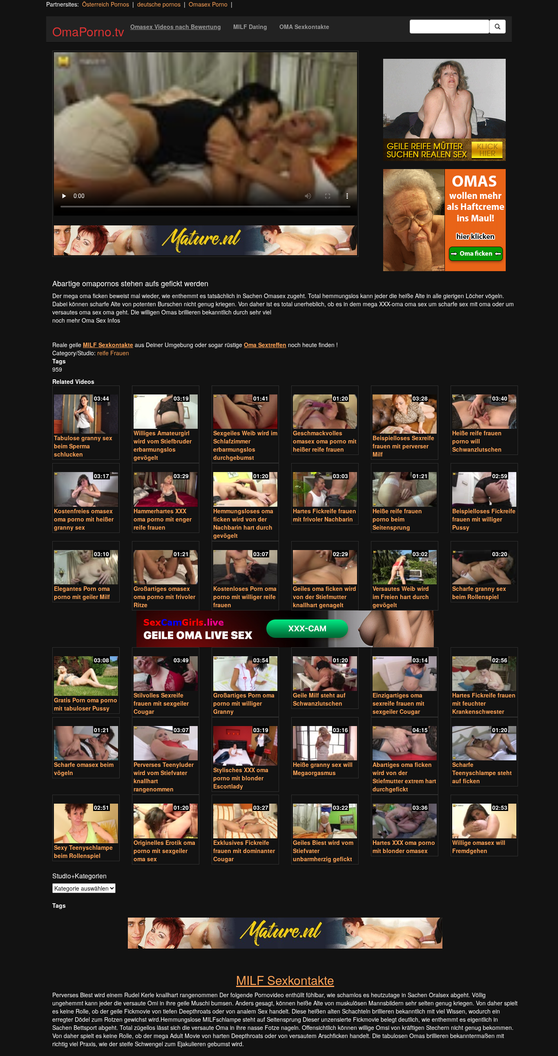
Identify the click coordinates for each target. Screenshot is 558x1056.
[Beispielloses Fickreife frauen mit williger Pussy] (484, 486)
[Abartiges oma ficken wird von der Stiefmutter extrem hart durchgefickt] (405, 740)
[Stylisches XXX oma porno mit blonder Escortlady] (245, 742)
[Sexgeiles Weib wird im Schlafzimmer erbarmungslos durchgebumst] (245, 408)
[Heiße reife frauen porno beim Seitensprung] (405, 486)
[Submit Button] (497, 26)
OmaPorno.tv (88, 31)
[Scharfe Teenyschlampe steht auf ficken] (484, 740)
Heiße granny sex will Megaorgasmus (323, 768)
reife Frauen (113, 353)
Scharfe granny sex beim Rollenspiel (479, 592)
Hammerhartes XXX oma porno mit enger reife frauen (163, 519)
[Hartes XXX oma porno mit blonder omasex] (405, 817)
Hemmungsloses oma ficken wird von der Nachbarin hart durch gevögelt (243, 523)
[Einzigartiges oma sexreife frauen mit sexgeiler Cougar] (405, 670)
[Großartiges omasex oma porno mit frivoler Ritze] (166, 564)
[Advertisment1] (444, 110)
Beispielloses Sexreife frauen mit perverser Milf (403, 446)
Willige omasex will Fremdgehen (478, 846)
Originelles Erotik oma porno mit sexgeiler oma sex (164, 850)
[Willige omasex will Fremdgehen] (484, 817)
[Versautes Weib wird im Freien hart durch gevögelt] (405, 564)
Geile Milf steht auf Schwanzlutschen (319, 699)
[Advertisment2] (444, 220)
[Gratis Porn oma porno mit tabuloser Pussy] (86, 672)
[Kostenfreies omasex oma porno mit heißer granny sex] (86, 486)
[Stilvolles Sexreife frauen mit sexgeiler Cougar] (166, 670)
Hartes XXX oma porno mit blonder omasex (404, 846)
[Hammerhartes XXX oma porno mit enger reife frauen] (166, 486)
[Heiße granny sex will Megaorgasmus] (325, 740)
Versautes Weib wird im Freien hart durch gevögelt (401, 596)
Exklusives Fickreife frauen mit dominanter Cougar (244, 850)
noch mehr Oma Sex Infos (86, 320)
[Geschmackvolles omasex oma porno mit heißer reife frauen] (325, 408)
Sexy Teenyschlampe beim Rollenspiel (83, 851)
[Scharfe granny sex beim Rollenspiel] (484, 564)
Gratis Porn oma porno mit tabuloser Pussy (85, 704)
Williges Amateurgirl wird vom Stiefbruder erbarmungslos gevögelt (163, 445)
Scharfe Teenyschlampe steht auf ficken (482, 772)
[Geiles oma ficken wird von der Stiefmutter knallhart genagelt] (325, 564)
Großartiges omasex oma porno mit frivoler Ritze (164, 596)
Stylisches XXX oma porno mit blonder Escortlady (240, 778)
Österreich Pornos (105, 4)
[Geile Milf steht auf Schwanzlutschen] (325, 670)
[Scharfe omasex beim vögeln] (86, 740)
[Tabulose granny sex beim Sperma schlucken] (86, 410)
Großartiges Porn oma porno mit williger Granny (244, 703)
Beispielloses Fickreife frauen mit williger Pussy (484, 519)
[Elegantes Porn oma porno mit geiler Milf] (86, 564)
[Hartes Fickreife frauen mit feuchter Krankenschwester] (484, 670)
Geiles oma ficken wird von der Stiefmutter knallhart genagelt (324, 596)
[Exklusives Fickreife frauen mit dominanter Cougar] (245, 817)
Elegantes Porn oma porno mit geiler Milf (82, 592)
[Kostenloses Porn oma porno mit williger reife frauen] (245, 564)
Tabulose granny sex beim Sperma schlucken (83, 446)
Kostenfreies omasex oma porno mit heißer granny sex (84, 519)
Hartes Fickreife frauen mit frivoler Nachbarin (324, 515)
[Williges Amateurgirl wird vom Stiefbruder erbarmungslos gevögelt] (166, 408)
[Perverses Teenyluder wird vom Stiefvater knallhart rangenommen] (166, 740)
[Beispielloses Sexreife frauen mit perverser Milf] (405, 410)
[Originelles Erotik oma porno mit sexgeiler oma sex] (166, 817)
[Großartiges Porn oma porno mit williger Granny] (245, 670)
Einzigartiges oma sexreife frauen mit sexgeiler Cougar (398, 703)
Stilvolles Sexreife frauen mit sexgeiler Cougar (161, 703)
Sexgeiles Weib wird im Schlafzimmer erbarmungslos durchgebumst (245, 445)
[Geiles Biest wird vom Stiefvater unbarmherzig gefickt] (325, 817)
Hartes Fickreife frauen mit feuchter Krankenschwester (484, 703)
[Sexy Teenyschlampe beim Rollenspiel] (86, 819)
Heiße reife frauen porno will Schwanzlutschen (477, 441)
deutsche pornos (159, 4)
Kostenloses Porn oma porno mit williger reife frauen (245, 596)
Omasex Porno (208, 4)
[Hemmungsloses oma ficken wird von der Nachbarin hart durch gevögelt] (245, 486)
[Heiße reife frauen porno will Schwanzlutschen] (484, 408)
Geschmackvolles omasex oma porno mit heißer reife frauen (325, 441)
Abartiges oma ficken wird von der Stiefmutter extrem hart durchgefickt (404, 776)
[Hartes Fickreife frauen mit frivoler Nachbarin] (325, 486)
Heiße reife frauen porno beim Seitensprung (397, 519)
